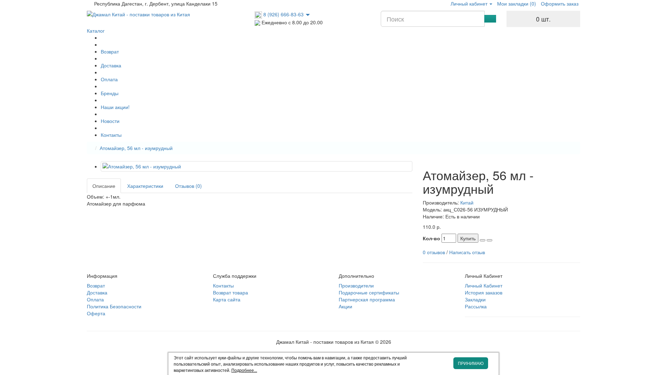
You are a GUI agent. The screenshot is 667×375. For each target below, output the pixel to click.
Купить (468, 238)
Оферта (96, 313)
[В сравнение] (489, 240)
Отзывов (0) (188, 185)
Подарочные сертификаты (369, 292)
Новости (110, 120)
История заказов (483, 292)
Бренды (109, 93)
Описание (103, 185)
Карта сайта (226, 299)
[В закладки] (482, 240)
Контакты (111, 134)
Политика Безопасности (114, 306)
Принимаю (471, 363)
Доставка (111, 65)
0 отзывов (434, 252)
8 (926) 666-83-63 (283, 14)
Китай (467, 202)
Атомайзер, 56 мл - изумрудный (136, 147)
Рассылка (476, 306)
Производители (356, 285)
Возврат (110, 51)
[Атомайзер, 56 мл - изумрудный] (256, 166)
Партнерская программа (367, 299)
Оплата (109, 79)
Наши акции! (115, 106)
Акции (345, 306)
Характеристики (145, 185)
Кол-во (431, 238)
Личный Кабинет (483, 285)
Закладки (475, 299)
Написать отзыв (467, 252)
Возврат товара (230, 292)
